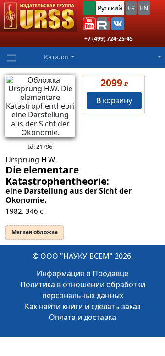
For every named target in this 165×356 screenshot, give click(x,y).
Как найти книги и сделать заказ (83, 306)
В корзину (114, 100)
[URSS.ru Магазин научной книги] (38, 16)
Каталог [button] (56, 56)
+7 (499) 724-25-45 (108, 38)
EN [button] (144, 8)
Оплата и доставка (82, 317)
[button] (89, 23)
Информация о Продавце (82, 273)
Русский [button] (110, 8)
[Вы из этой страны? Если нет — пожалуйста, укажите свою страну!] (89, 8)
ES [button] (131, 8)
